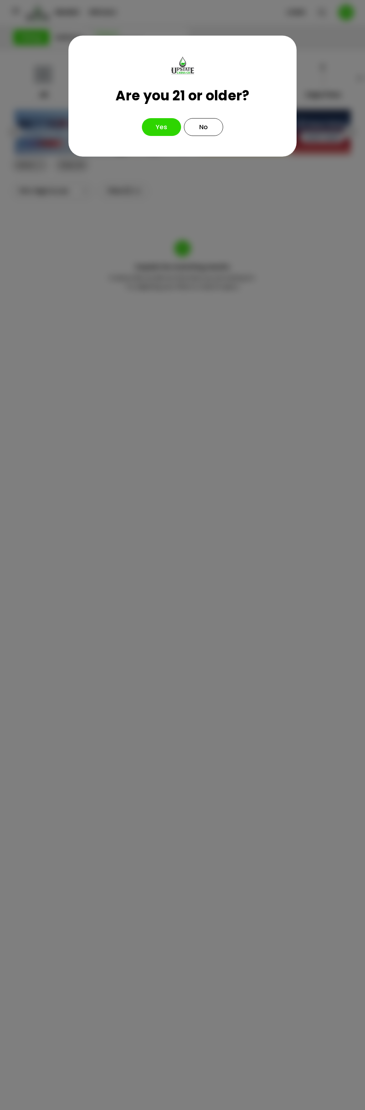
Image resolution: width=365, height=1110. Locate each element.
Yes (161, 126)
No (203, 126)
